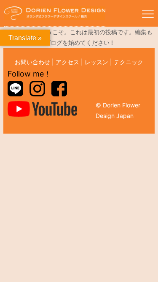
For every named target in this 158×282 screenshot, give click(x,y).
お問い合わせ (32, 62)
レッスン (96, 62)
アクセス (67, 62)
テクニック (128, 62)
